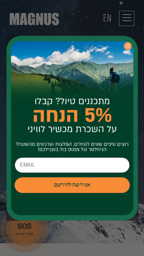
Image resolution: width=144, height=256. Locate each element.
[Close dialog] (127, 46)
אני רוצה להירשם (71, 185)
